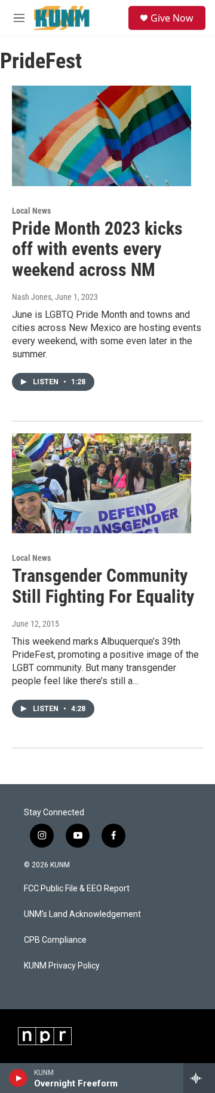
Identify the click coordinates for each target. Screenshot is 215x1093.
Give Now (172, 18)
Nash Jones (31, 297)
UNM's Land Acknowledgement (82, 914)
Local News (31, 210)
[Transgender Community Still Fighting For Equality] (101, 483)
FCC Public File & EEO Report (77, 888)
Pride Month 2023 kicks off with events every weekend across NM (97, 249)
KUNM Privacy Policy (62, 965)
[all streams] (199, 1078)
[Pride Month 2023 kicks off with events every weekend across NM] (101, 136)
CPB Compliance (55, 940)
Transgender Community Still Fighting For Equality (103, 586)
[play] (18, 1078)
